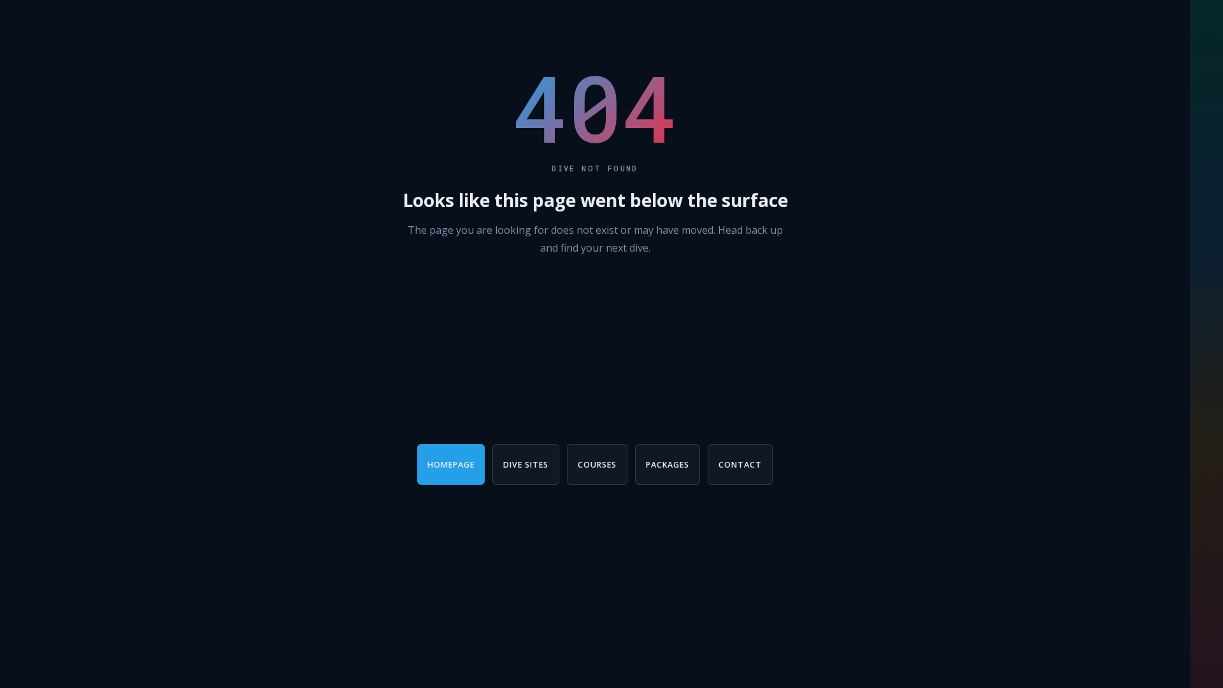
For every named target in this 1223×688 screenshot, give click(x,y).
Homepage (451, 464)
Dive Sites (525, 464)
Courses (597, 464)
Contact (740, 464)
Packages (667, 464)
